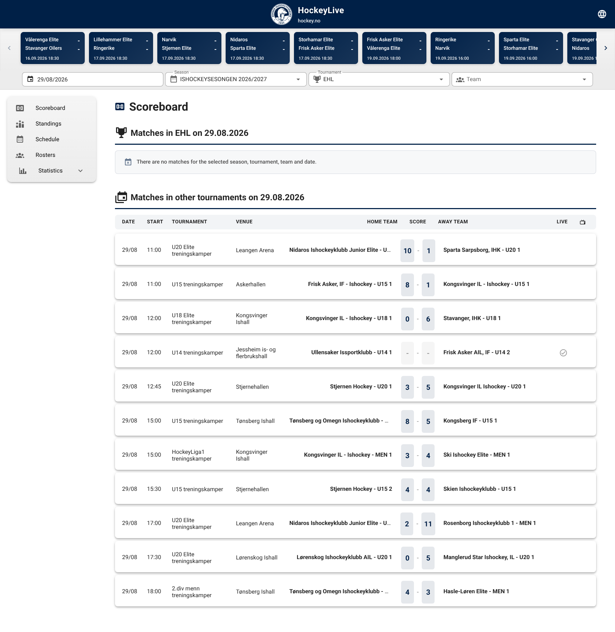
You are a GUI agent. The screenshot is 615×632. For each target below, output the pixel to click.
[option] (51, 108)
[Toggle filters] (602, 14)
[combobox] (235, 79)
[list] (51, 139)
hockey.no (309, 21)
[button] (430, 79)
